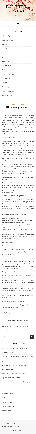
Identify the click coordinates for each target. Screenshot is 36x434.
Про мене (29, 424)
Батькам (4, 49)
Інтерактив (5, 61)
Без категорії (6, 53)
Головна (4, 424)
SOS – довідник (7, 36)
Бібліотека (10, 424)
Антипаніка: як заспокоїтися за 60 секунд (16, 382)
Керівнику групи (7, 70)
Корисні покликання (20, 424)
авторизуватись (7, 329)
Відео (4, 57)
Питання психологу (7, 426)
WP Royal (21, 430)
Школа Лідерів (7, 95)
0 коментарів (29, 313)
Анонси (4, 44)
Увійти (4, 398)
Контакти (16, 426)
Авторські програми (8, 40)
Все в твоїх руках (18, 9)
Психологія (5, 83)
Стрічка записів (7, 402)
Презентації (6, 78)
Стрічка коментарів (8, 406)
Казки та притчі (7, 66)
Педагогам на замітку (9, 74)
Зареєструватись (7, 394)
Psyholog (7, 313)
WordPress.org (6, 411)
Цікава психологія (8, 91)
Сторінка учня (6, 87)
